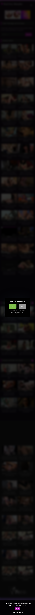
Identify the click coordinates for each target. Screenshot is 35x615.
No (22, 306)
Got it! (17, 608)
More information (17, 612)
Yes (12, 306)
